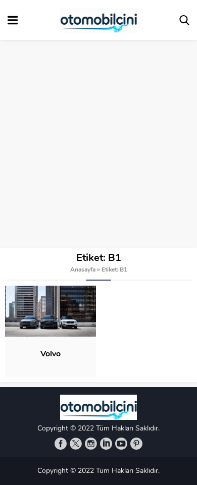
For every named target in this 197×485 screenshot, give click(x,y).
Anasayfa (82, 270)
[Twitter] (76, 444)
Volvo (50, 354)
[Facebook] (61, 444)
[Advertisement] (98, 144)
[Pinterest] (136, 444)
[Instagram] (91, 444)
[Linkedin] (106, 444)
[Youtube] (121, 444)
